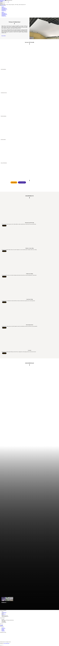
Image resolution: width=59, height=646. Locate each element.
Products (3, 629)
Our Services (3, 628)
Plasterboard (4, 602)
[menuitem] (3, 6)
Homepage (3, 630)
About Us (3, 627)
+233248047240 (3, 0)
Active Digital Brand (6, 643)
